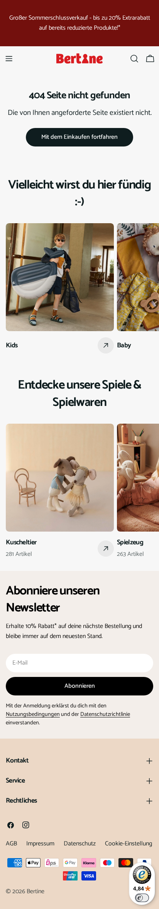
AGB (11, 843)
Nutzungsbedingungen (33, 714)
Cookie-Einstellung (128, 843)
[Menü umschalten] (9, 58)
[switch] (142, 898)
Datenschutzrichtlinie (105, 714)
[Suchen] (134, 58)
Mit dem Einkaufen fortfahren (79, 137)
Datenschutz (80, 843)
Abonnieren (79, 686)
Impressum (40, 843)
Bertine (35, 891)
